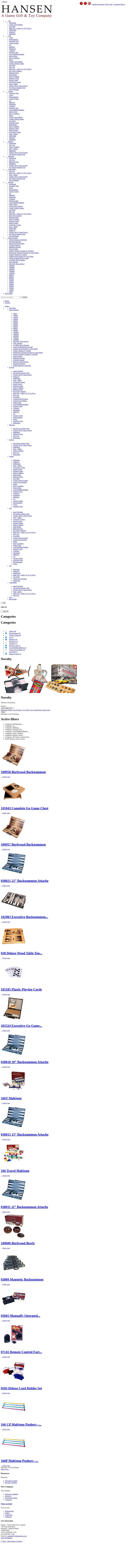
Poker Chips (13, 56)
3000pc (11, 284)
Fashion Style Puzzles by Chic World (21, 256)
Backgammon (13, 39)
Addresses (8, 1517)
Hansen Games (14, 78)
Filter (3, 712)
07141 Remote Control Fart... (21, 1352)
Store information (6, 1538)
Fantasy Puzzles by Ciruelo (18, 254)
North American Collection (18, 240)
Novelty (9, 182)
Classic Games (14, 43)
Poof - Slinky (13, 84)
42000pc (12, 266)
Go (10, 45)
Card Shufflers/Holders (16, 54)
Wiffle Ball (12, 30)
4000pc (11, 282)
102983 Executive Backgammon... (24, 917)
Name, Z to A (22, 710)
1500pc (11, 288)
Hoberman (12, 23)
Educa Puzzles (11, 238)
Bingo (11, 60)
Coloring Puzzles (14, 245)
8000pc (11, 277)
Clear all (5, 611)
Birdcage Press (14, 73)
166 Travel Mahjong (15, 1171)
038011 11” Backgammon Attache (24, 1207)
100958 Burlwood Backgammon (23, 772)
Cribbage (12, 51)
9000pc (11, 275)
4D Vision (12, 308)
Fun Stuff (12, 26)
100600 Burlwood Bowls (18, 1243)
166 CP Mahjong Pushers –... (21, 1424)
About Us (8, 1496)
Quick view (5, 777)
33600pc (12, 267)
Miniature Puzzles (15, 247)
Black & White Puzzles (16, 243)
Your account (6, 1504)
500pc (11, 292)
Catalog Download (98, 4)
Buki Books (13, 75)
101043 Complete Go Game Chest (24, 808)
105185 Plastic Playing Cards (21, 989)
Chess (11, 38)
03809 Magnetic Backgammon (22, 1279)
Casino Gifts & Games (16, 63)
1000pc (11, 290)
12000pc (12, 273)
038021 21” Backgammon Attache (24, 880)
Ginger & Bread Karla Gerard (19, 258)
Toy (8, 21)
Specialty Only (14, 41)
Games (9, 91)
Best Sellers (9, 293)
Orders (7, 1513)
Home (7, 306)
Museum (9, 156)
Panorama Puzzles (15, 242)
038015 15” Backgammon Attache (24, 1134)
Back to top (5, 1469)
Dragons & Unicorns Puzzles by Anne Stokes (24, 253)
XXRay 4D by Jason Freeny (18, 86)
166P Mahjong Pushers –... (19, 1461)
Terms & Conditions (11, 1494)
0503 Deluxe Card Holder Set (21, 1388)
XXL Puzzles (13, 262)
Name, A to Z (12, 710)
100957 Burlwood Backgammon (23, 844)
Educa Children (14, 76)
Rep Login (109, 4)
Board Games (13, 80)
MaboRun (12, 34)
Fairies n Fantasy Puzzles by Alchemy (21, 251)
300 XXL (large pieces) (16, 264)
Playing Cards (13, 52)
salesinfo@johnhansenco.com (17, 1536)
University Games (15, 82)
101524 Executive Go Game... (21, 1025)
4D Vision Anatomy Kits (17, 88)
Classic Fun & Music (16, 25)
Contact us (8, 1500)
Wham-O (12, 32)
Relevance (4, 710)
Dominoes (12, 49)
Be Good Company (15, 71)
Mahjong (12, 47)
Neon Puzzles (13, 249)
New (10, 597)
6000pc (11, 279)
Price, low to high (33, 710)
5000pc (11, 280)
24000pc (12, 269)
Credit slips (8, 1515)
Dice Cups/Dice (14, 58)
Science (9, 141)
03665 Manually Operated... (20, 1315)
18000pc (12, 271)
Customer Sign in (119, 4)
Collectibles (10, 169)
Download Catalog (11, 1481)
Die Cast (12, 67)
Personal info (9, 1511)
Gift (8, 36)
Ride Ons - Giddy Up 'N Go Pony (20, 28)
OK (3, 603)
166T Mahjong (11, 1098)
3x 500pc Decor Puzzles (17, 260)
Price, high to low (7, 708)
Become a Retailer (11, 1483)
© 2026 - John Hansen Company (11, 1541)
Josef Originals (14, 89)
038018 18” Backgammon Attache (24, 1062)
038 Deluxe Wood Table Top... (21, 953)
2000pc (11, 286)
